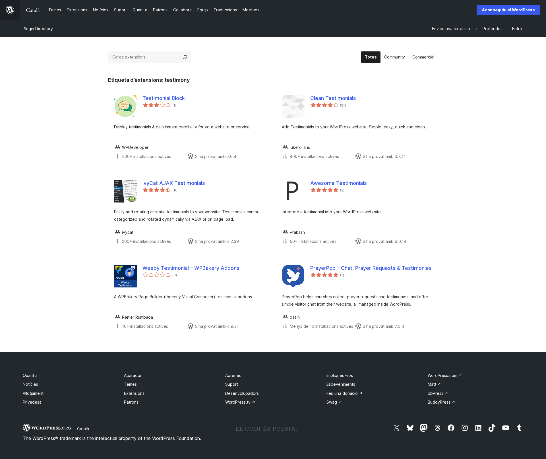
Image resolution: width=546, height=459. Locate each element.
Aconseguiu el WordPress (508, 9)
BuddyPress (441, 402)
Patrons (131, 402)
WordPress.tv (240, 402)
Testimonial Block (163, 98)
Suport (231, 384)
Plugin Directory (38, 28)
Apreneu (233, 375)
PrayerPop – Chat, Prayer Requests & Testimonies (371, 268)
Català (83, 428)
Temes (130, 384)
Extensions (134, 393)
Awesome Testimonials (338, 183)
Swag (334, 402)
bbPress (438, 393)
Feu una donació (344, 393)
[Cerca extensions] (185, 57)
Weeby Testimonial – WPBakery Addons (190, 268)
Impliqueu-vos (339, 375)
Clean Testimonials (333, 98)
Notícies (30, 384)
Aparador (133, 375)
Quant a (30, 375)
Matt (434, 384)
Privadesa (32, 402)
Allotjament (33, 393)
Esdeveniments (340, 384)
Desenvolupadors (242, 393)
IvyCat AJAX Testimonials (173, 183)
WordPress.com (445, 375)
